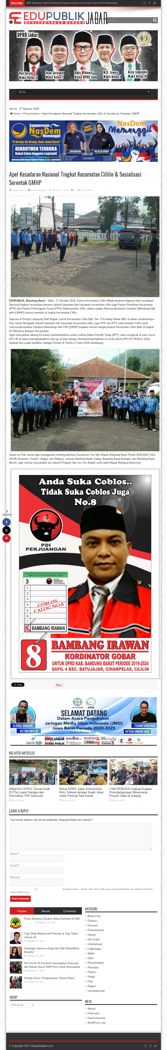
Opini (91, 958)
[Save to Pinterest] (6, 538)
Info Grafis (94, 939)
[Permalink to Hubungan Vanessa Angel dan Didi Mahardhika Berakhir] (16, 957)
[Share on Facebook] (6, 522)
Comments (69, 911)
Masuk (92, 1008)
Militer (91, 953)
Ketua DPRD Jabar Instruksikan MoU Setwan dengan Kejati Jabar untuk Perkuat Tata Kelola (81, 792)
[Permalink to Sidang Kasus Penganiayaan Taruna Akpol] (16, 987)
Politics (92, 972)
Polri (90, 981)
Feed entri (93, 1013)
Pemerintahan (31, 113)
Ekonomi (93, 925)
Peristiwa (93, 967)
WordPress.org (96, 1022)
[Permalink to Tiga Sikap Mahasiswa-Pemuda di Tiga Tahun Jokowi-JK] (16, 943)
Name (13, 853)
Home (16, 113)
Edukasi (92, 920)
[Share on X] (6, 530)
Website (15, 877)
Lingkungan (94, 948)
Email (13, 865)
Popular (21, 911)
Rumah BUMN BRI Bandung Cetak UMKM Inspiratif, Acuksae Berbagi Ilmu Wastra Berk (75, 3)
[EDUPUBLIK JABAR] (58, 21)
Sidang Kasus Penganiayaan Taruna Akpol (49, 978)
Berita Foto (94, 916)
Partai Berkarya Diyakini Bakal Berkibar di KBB (52, 918)
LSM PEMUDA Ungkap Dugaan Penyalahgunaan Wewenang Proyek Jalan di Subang (130, 792)
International (95, 944)
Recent (46, 911)
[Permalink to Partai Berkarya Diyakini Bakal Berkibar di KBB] (16, 928)
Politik (91, 976)
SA (24, 190)
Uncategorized (96, 990)
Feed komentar (96, 1018)
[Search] (155, 20)
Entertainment (96, 930)
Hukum (92, 934)
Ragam (92, 986)
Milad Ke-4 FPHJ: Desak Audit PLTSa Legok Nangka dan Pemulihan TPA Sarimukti (29, 792)
